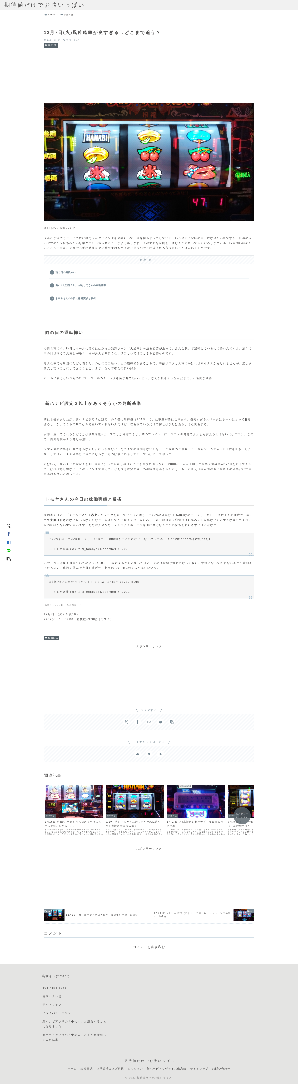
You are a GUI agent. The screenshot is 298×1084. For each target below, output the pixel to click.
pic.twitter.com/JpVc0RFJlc (117, 581)
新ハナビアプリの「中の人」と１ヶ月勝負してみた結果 (74, 1037)
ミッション (135, 1068)
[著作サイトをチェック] (137, 753)
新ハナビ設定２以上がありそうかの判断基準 (81, 285)
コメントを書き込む (149, 947)
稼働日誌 (53, 638)
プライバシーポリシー (58, 1013)
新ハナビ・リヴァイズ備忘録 (166, 1068)
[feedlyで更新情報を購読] (149, 753)
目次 (143, 259)
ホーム (72, 1068)
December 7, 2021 (115, 549)
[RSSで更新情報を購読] (160, 753)
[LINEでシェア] (8, 550)
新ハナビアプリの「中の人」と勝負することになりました (74, 1024)
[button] (8, 558)
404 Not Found (54, 987)
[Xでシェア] (8, 525)
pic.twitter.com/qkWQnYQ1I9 (190, 539)
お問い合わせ (52, 996)
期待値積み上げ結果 (110, 1068)
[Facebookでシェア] (8, 533)
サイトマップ (52, 1004)
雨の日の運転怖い (66, 272)
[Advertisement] (149, 75)
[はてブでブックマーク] (8, 542)
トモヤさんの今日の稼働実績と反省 (76, 298)
